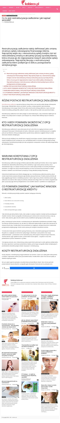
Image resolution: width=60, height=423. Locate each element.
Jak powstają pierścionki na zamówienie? (9, 381)
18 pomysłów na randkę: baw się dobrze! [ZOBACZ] (29, 345)
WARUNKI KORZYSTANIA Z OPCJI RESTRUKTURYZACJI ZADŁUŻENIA (24, 90)
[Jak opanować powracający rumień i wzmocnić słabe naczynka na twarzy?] (10, 365)
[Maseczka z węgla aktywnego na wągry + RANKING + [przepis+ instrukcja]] (49, 307)
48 (57, 300)
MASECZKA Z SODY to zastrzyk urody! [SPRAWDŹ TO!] (48, 323)
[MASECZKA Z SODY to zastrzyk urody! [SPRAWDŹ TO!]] (49, 334)
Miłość (17, 7)
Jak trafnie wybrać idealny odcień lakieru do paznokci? (10, 295)
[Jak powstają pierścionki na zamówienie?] (10, 392)
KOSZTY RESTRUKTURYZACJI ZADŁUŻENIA (17, 95)
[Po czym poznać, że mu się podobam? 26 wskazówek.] (30, 305)
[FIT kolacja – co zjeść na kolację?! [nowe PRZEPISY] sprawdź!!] (30, 386)
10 (57, 390)
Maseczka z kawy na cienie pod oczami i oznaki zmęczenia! (48, 386)
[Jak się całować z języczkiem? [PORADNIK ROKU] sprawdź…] (30, 330)
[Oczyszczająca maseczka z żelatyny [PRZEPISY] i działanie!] (49, 365)
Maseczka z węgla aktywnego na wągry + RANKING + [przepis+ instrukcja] (49, 296)
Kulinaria (23, 391)
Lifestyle (30, 7)
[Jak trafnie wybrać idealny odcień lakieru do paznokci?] (10, 306)
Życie (23, 7)
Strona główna (4, 14)
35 (37, 323)
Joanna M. (23, 298)
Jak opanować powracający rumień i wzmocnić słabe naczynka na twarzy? (9, 354)
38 (57, 327)
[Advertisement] (30, 35)
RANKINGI (5, 10)
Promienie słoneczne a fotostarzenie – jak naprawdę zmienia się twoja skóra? (10, 325)
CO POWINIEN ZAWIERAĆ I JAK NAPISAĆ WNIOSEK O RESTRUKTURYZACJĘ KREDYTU (29, 92)
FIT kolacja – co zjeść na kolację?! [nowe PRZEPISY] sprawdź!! (28, 375)
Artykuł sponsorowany (12, 15)
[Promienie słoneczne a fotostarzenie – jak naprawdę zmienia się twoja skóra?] (10, 336)
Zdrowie (11, 7)
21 (37, 348)
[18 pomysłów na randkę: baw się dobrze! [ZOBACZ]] (30, 355)
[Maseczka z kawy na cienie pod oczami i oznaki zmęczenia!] (49, 397)
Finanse (12, 14)
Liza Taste (23, 323)
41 (37, 298)
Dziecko (48, 7)
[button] (57, 9)
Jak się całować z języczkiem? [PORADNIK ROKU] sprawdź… (29, 320)
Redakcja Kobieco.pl (9, 22)
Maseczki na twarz (45, 312)
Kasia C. (23, 348)
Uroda (4, 7)
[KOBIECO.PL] (30, 3)
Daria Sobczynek (45, 300)
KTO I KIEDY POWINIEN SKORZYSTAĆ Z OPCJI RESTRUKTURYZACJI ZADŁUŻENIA (28, 88)
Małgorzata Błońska (45, 326)
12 (37, 380)
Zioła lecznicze (39, 7)
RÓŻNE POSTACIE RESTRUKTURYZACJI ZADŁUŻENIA (20, 86)
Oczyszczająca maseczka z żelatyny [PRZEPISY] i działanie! (48, 352)
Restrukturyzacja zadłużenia (9, 104)
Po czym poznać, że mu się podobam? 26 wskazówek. (29, 295)
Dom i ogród (12, 10)
